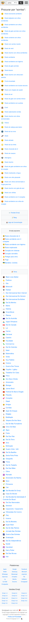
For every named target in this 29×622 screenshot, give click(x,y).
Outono (7, 363)
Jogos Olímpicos (10, 321)
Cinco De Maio (9, 427)
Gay (6, 515)
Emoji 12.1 (14, 598)
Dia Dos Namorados (11, 502)
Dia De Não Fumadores (12, 423)
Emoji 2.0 (14, 593)
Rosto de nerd (7, 48)
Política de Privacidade (14, 617)
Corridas (7, 407)
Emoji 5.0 (14, 596)
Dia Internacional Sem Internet (15, 293)
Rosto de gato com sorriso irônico (13, 99)
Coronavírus (8, 344)
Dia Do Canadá (9, 325)
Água (6, 430)
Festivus (7, 280)
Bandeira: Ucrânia (10, 263)
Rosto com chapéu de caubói (12, 90)
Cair (6, 487)
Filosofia (7, 395)
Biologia (7, 385)
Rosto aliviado (7, 140)
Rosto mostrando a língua (11, 173)
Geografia (8, 458)
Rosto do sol (6, 94)
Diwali (6, 401)
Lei (5, 328)
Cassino (7, 337)
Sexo (6, 481)
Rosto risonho (7, 162)
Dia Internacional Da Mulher (14, 299)
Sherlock (7, 505)
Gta (5, 283)
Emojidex (14, 577)
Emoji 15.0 (24, 601)
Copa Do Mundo (10, 493)
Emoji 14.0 (14, 601)
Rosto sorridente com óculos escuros (14, 85)
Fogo (6, 259)
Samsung (14, 572)
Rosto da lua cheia (8, 144)
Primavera (8, 484)
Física (6, 462)
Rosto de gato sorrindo (10, 66)
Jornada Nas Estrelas (12, 531)
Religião (7, 414)
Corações (7, 398)
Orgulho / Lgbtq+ (10, 369)
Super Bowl (8, 524)
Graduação (8, 537)
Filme (6, 376)
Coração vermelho (10, 253)
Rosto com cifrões (8, 192)
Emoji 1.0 (4, 593)
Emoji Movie (8, 312)
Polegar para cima (10, 256)
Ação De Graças (10, 411)
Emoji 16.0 (14, 603)
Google (15, 569)
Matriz (6, 305)
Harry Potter (8, 550)
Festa (6, 433)
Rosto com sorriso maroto (11, 44)
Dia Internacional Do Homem (14, 296)
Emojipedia (5, 584)
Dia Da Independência (12, 540)
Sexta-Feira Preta (10, 455)
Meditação (8, 417)
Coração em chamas (11, 250)
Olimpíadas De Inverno (12, 512)
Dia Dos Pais (9, 436)
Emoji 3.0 (24, 593)
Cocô (4, 107)
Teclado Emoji (15, 213)
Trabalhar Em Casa (11, 372)
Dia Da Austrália (10, 318)
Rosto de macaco (8, 153)
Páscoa (7, 315)
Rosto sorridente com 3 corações (13, 197)
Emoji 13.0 (24, 598)
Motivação (8, 446)
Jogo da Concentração (14, 222)
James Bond (8, 388)
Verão (6, 356)
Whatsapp (5, 574)
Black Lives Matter (10, 277)
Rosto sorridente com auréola (12, 103)
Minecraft (7, 286)
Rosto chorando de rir (9, 149)
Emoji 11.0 (24, 596)
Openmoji (5, 577)
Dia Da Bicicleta (10, 521)
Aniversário (8, 382)
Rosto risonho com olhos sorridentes (14, 53)
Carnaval (7, 334)
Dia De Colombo (10, 347)
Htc (24, 577)
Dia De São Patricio (11, 528)
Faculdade (8, 341)
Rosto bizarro (7, 70)
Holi (5, 556)
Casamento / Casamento (13, 509)
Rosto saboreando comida (11, 112)
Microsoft (24, 572)
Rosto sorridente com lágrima (12, 61)
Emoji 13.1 (5, 601)
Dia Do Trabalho (10, 465)
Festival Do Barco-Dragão (13, 392)
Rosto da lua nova (8, 131)
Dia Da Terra (8, 439)
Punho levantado (8, 81)
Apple (4, 569)
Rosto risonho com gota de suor (12, 188)
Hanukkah (8, 547)
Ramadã (7, 474)
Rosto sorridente (8, 57)
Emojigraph (24, 582)
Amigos (7, 404)
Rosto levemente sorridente (11, 14)
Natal (6, 350)
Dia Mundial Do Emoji (11, 490)
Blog (14, 217)
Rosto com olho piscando (10, 177)
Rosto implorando (10, 247)
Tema (14, 272)
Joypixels (24, 574)
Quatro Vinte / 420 (10, 449)
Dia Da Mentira (9, 302)
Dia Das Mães (9, 468)
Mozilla (14, 579)
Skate (4, 136)
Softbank (24, 579)
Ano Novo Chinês (10, 379)
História (7, 309)
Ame (6, 442)
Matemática (8, 353)
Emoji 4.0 (4, 596)
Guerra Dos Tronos (11, 366)
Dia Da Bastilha (9, 452)
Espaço (7, 289)
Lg (5, 579)
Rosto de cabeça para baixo (11, 127)
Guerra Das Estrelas (11, 534)
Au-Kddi (5, 582)
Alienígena (6, 158)
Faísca (5, 123)
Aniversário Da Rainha (12, 478)
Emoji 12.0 (5, 598)
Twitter (5, 572)
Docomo (14, 582)
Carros (6, 331)
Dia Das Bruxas (9, 553)
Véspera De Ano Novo (12, 420)
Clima (6, 471)
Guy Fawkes (8, 360)
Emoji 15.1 (5, 603)
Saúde (6, 544)
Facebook (24, 569)
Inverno (7, 518)
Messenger (14, 574)
